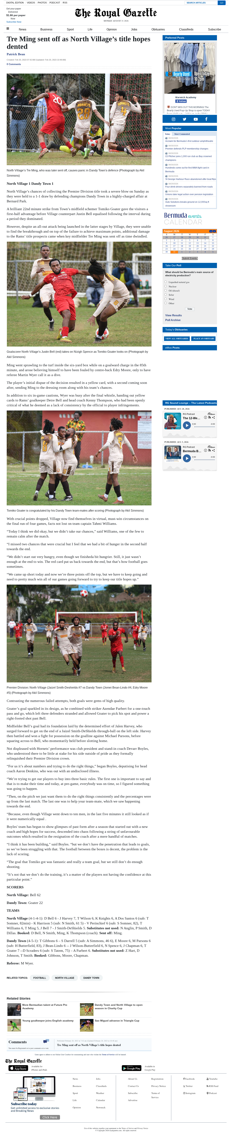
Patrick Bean (16, 54)
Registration (157, 1078)
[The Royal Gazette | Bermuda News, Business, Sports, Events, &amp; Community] (116, 13)
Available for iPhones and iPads (39, 1068)
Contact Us (133, 1086)
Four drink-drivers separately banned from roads (189, 186)
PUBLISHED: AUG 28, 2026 (177, 408)
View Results (173, 315)
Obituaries (158, 29)
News (22, 29)
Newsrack (100, 1107)
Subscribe (214, 29)
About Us (132, 1078)
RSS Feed (213, 1086)
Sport (70, 29)
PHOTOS (42, 2)
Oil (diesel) (174, 290)
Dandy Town (91, 977)
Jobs (134, 29)
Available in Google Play (150, 1068)
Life (90, 29)
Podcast (213, 1093)
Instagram (190, 1093)
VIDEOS (31, 2)
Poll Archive (173, 320)
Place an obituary (204, 338)
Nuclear (172, 286)
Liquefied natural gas (179, 282)
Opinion (112, 29)
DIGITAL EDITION (15, 2)
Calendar (100, 1100)
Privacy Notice (158, 1086)
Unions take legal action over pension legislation (189, 194)
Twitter (188, 1086)
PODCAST (54, 2)
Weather (100, 1093)
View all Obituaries (176, 338)
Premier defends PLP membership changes (186, 148)
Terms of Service (108, 1055)
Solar (171, 294)
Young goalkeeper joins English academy (48, 1020)
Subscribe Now (13, 22)
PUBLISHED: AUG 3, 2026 (176, 442)
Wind (171, 299)
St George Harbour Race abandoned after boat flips (190, 179)
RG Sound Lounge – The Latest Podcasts (191, 402)
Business (46, 29)
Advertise (132, 1100)
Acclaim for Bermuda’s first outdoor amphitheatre (189, 141)
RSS (65, 2)
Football (39, 977)
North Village (64, 977)
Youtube (213, 1078)
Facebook (190, 1078)
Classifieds (186, 29)
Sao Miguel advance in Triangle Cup (117, 1020)
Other (171, 303)
